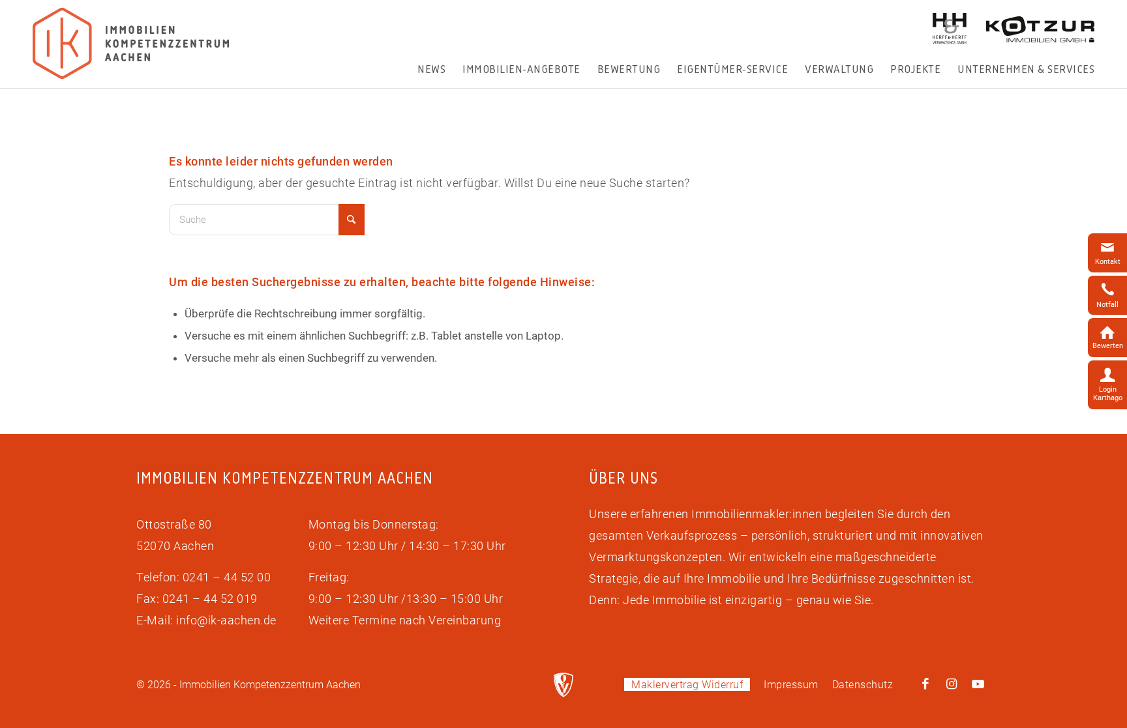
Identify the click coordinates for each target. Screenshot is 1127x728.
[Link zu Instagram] (951, 684)
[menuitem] (431, 69)
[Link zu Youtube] (977, 684)
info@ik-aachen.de (226, 620)
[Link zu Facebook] (925, 684)
